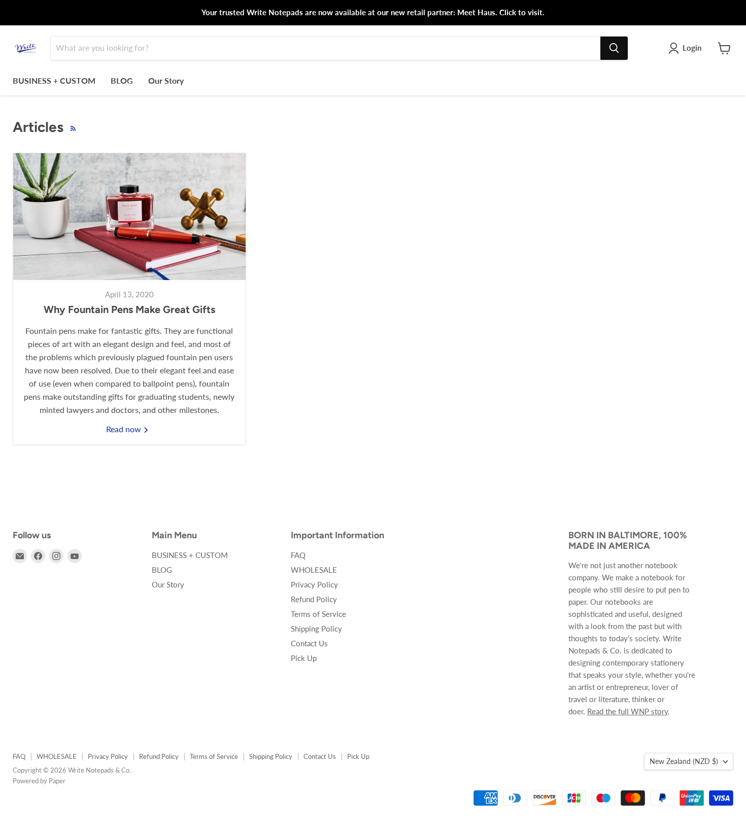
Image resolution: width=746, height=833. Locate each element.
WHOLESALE (314, 569)
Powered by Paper (39, 781)
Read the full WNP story (627, 711)
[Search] (614, 48)
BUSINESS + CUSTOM (54, 80)
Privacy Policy (314, 584)
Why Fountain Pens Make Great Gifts (129, 309)
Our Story (166, 80)
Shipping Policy (316, 628)
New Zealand (684, 761)
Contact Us (309, 643)
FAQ (298, 555)
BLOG (122, 80)
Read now (124, 429)
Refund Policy (314, 599)
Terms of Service (318, 613)
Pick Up (304, 658)
